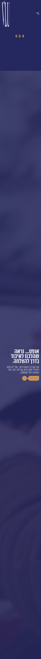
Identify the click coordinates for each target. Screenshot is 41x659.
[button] (37, 13)
